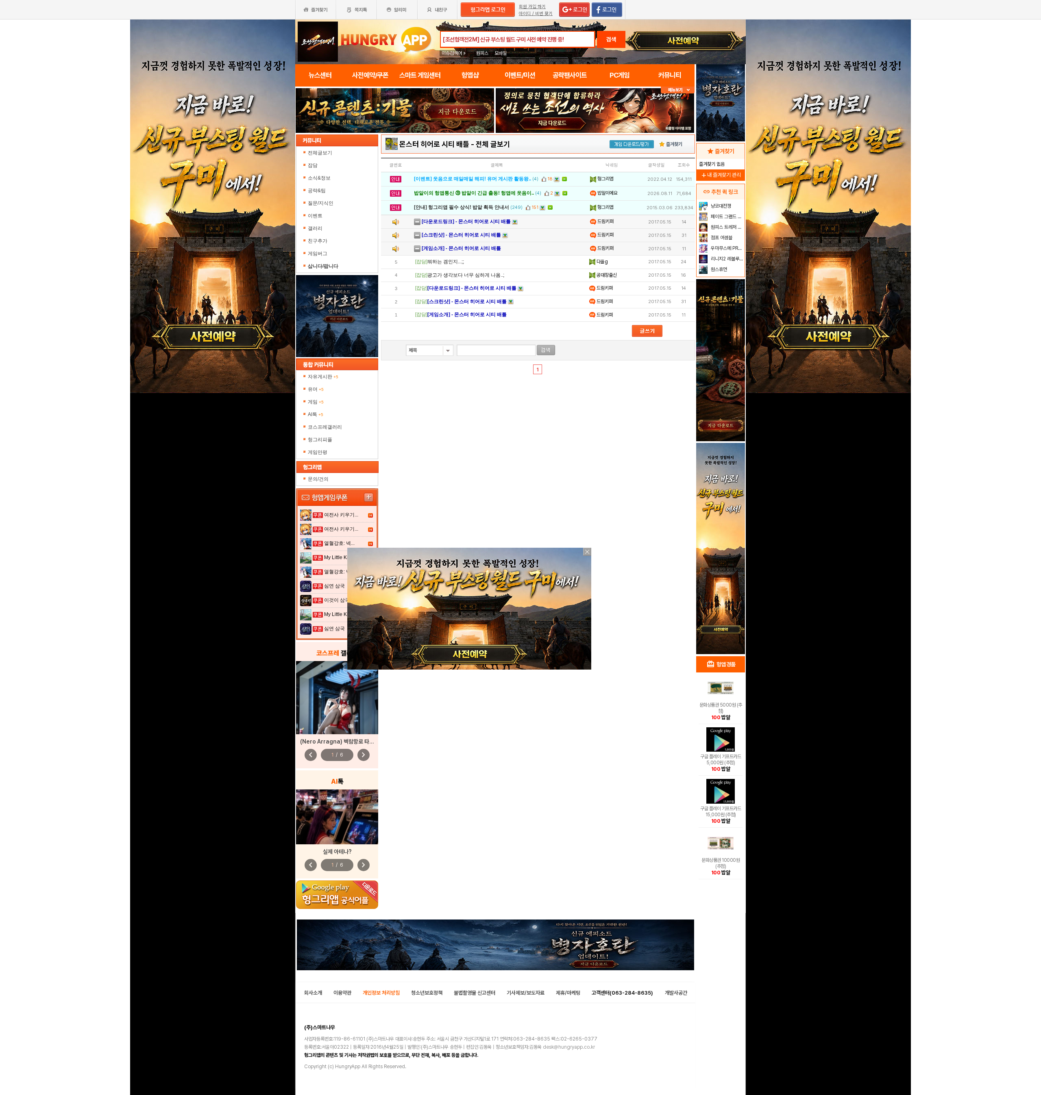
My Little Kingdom (344, 557)
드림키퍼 (605, 221)
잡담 (313, 165)
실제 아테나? (337, 851)
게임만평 (317, 452)
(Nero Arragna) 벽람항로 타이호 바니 (345, 741)
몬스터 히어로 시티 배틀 (434, 144)
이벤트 (315, 216)
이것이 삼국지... (341, 600)
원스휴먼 (718, 269)
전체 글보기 (493, 144)
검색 (611, 39)
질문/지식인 (320, 203)
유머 (316, 389)
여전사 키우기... (341, 515)
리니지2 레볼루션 (726, 259)
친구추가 (317, 241)
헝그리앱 (605, 179)
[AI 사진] (337, 816)
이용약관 (342, 993)
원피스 (482, 53)
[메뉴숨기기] (678, 90)
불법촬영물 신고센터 (474, 993)
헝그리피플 (320, 439)
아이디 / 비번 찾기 (536, 13)
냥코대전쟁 (720, 206)
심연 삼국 (334, 586)
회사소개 (313, 993)
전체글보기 (320, 153)
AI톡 (315, 414)
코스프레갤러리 (325, 427)
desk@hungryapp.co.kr (569, 1047)
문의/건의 (318, 479)
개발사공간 (676, 993)
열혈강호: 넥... (339, 543)
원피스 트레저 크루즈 (727, 227)
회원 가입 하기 (532, 6)
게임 (316, 402)
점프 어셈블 (721, 238)
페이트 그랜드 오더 (727, 216)
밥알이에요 (607, 193)
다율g (601, 262)
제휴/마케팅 (568, 993)
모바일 (500, 53)
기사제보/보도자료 (525, 993)
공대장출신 (606, 275)
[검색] (546, 350)
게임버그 (317, 253)
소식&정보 (319, 178)
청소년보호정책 (426, 993)
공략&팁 (317, 190)
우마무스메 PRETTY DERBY (727, 248)
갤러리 (315, 228)
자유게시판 (323, 376)
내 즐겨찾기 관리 (720, 175)
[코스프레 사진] (337, 697)
